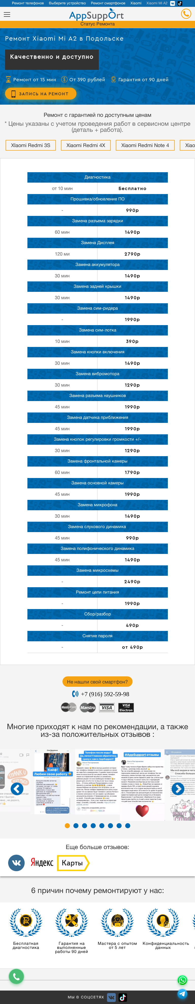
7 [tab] (119, 825)
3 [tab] (84, 825)
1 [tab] (67, 825)
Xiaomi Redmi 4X (86, 146)
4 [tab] (93, 825)
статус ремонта (97, 24)
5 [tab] (101, 825)
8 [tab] (127, 825)
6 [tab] (110, 825)
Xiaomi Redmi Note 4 (145, 146)
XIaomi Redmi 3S (30, 146)
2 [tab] (75, 825)
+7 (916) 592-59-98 (105, 694)
